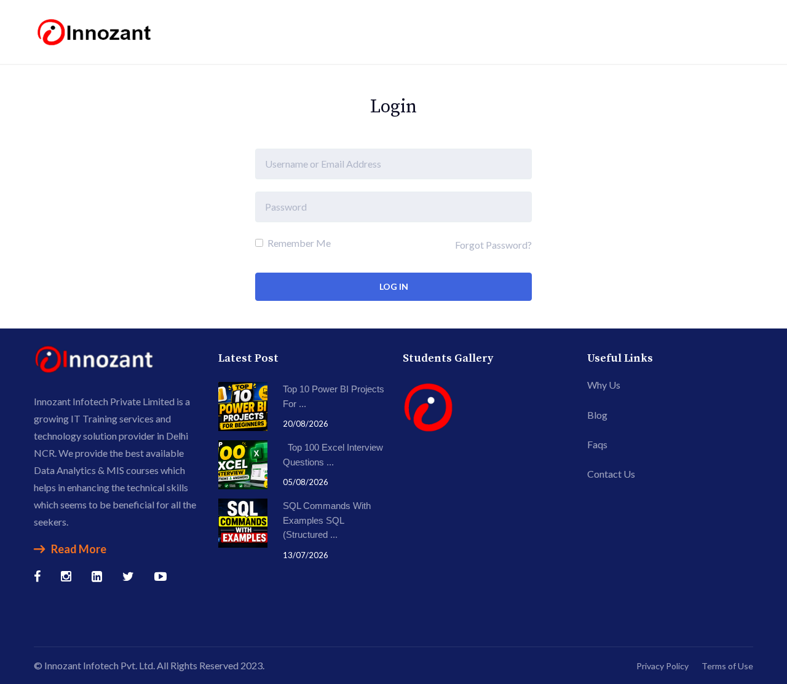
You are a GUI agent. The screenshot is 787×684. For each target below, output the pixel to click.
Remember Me (298, 243)
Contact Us (611, 474)
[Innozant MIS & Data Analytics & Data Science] (95, 30)
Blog (597, 415)
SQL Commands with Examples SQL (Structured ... (327, 520)
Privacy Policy (662, 666)
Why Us (603, 385)
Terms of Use (727, 666)
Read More (78, 549)
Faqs (597, 444)
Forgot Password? (493, 245)
